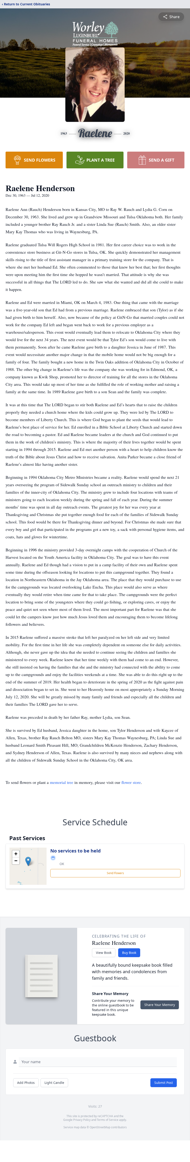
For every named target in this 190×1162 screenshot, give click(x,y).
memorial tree (61, 782)
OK (62, 864)
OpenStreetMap (100, 1127)
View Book (103, 952)
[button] (28, 861)
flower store (131, 782)
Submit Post (163, 1082)
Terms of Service (107, 1120)
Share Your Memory (159, 1004)
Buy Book (129, 952)
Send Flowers (115, 873)
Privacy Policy (82, 1120)
